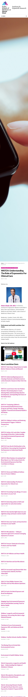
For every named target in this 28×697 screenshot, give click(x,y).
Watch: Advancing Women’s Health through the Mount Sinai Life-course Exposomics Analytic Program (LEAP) (12, 687)
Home (2, 263)
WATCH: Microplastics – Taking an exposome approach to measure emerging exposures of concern (13, 533)
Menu (3, 16)
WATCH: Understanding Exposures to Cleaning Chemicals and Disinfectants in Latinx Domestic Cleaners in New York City (13, 379)
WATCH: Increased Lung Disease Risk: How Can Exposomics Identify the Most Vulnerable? (13, 571)
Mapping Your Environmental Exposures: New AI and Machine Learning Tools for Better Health (13, 603)
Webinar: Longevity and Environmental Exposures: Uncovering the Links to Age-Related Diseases (13, 615)
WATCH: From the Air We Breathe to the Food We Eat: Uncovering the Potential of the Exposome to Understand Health (13, 448)
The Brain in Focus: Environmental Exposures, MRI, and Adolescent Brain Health (12, 627)
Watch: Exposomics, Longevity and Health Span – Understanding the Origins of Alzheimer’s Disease (13, 665)
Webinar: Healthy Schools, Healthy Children (14, 637)
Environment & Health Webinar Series (12, 655)
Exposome (3, 267)
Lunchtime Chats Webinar (11, 267)
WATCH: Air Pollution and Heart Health (12, 553)
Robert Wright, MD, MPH (8, 305)
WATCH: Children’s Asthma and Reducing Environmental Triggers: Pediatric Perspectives (13, 422)
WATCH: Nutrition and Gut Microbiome (12, 561)
